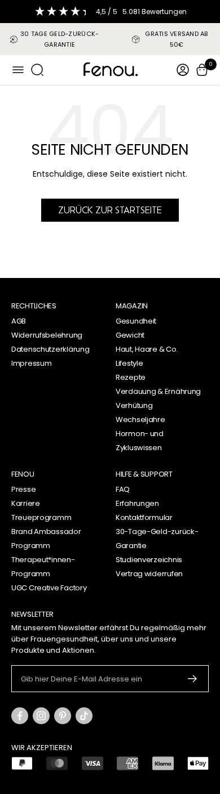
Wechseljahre (140, 419)
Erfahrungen (137, 503)
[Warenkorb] (202, 70)
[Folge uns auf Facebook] (19, 715)
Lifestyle (129, 363)
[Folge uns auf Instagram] (41, 715)
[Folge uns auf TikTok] (84, 715)
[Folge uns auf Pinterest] (62, 715)
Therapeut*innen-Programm (43, 566)
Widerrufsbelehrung (46, 335)
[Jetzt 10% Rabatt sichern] (192, 679)
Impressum (31, 363)
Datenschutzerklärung (50, 349)
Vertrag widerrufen (149, 573)
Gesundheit (136, 321)
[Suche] (37, 70)
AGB (18, 321)
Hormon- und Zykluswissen (140, 440)
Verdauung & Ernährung (158, 391)
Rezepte (131, 377)
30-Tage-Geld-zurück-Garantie (157, 538)
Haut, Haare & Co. (147, 349)
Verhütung (134, 405)
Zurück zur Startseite (110, 210)
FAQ (123, 489)
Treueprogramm (41, 517)
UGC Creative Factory (48, 587)
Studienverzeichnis (149, 559)
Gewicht (130, 335)
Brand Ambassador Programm (46, 538)
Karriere (25, 503)
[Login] (183, 70)
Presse (23, 489)
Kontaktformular (144, 517)
